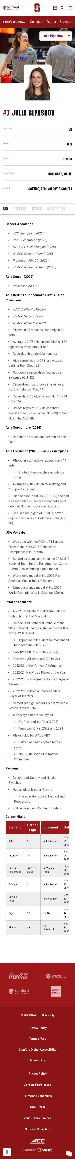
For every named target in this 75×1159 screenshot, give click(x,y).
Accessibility (38, 1060)
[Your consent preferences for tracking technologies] (7, 1152)
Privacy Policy (38, 1028)
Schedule (36, 22)
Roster (51, 22)
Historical (56, 209)
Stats (37, 209)
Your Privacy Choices (37, 1118)
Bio (5, 209)
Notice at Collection (37, 1129)
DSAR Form (37, 1107)
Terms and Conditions (37, 1095)
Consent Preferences (37, 1084)
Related (20, 209)
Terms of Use (37, 1038)
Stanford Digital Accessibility (38, 1049)
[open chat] (69, 1153)
